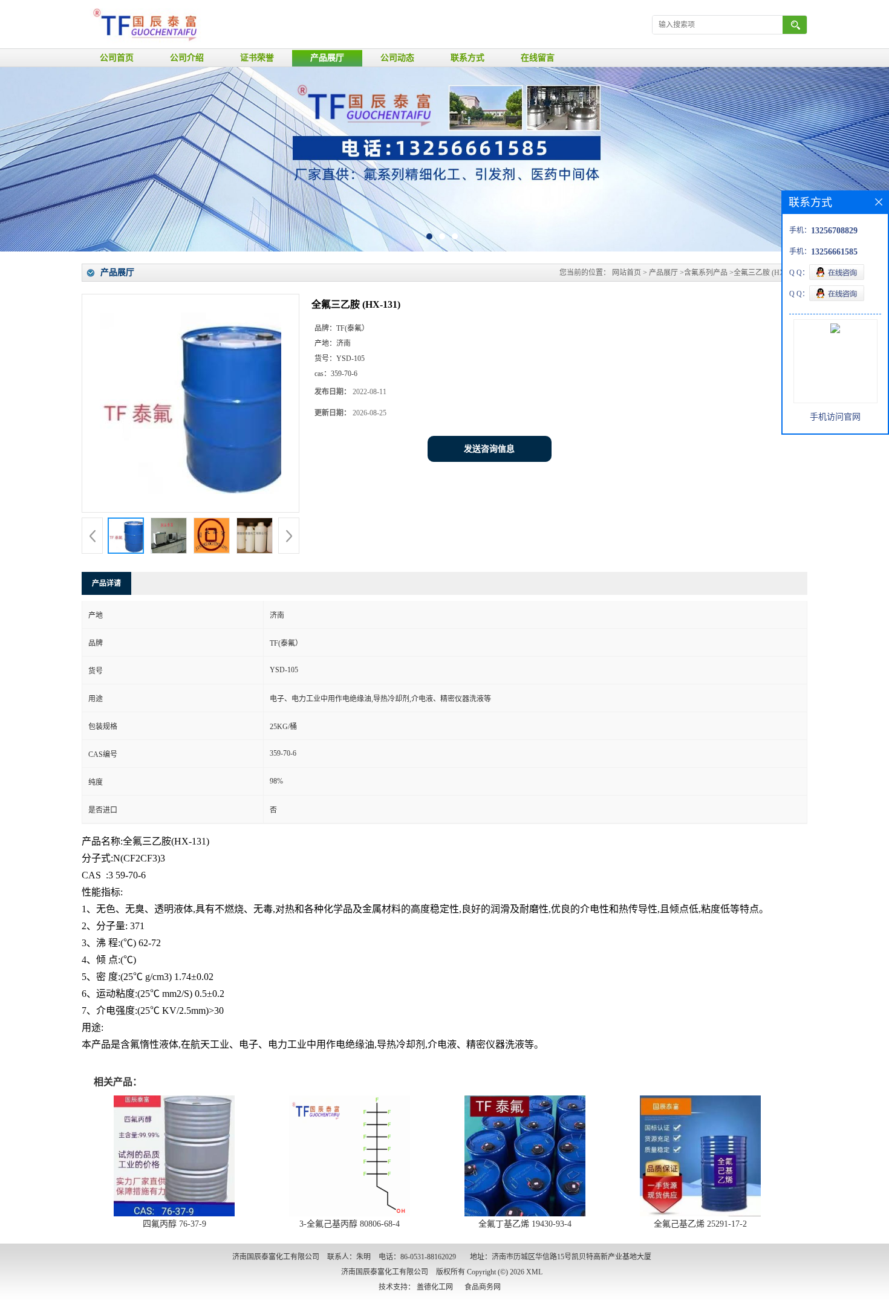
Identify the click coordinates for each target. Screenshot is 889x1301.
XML (534, 1272)
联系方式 (467, 57)
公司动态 (397, 57)
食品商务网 (482, 1287)
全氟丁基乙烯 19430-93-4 (525, 1223)
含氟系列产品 (706, 272)
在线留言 (538, 57)
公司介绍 (187, 57)
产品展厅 (327, 57)
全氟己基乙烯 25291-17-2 (700, 1223)
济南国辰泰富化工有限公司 (384, 1272)
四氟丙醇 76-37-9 (174, 1223)
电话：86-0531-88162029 (417, 1257)
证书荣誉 (257, 57)
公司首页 (117, 57)
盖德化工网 (435, 1287)
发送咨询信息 (489, 448)
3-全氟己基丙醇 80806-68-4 (349, 1223)
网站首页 (626, 272)
